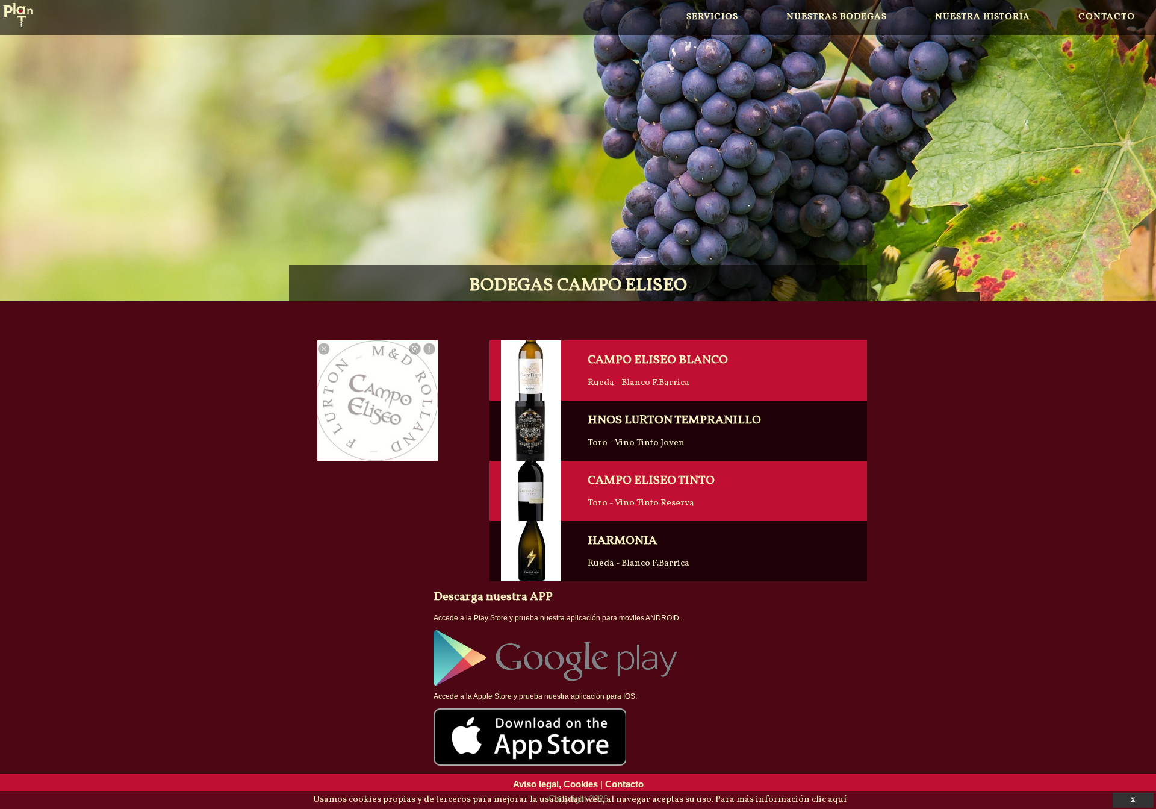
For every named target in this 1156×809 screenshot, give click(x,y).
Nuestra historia (982, 17)
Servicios (712, 17)
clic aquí (829, 799)
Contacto (1106, 17)
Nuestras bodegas (836, 17)
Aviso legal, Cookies (555, 784)
